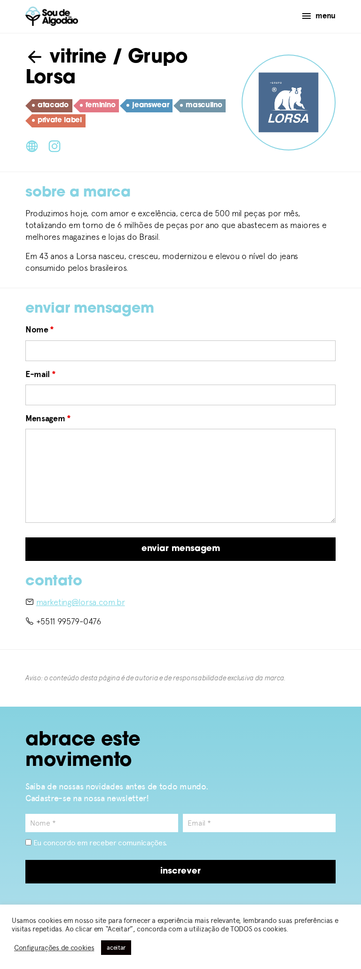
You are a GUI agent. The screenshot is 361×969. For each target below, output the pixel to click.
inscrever (180, 871)
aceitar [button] (116, 947)
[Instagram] (54, 145)
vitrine (75, 57)
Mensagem (48, 418)
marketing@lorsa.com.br (80, 602)
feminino (100, 105)
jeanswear (150, 105)
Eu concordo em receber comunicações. (99, 842)
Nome (39, 329)
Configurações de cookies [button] (54, 948)
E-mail (40, 374)
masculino (204, 105)
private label (60, 120)
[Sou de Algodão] (51, 16)
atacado (53, 105)
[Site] (32, 145)
